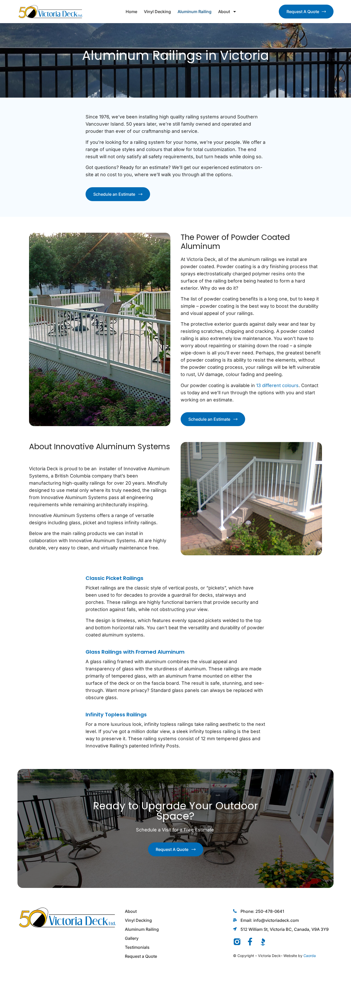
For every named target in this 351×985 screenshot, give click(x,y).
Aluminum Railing (194, 11)
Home (131, 11)
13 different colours (277, 385)
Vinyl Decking (157, 11)
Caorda (309, 955)
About (224, 11)
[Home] (50, 12)
